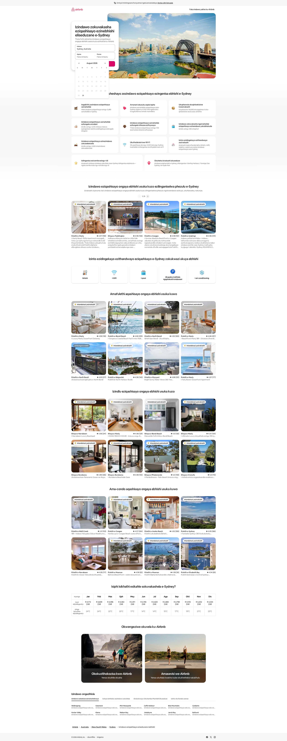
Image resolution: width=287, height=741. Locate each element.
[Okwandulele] (139, 196)
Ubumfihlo (91, 737)
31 (83, 95)
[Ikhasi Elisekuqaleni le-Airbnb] (77, 9)
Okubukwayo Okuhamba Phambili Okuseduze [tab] (150, 699)
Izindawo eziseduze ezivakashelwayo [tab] (85, 699)
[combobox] (95, 49)
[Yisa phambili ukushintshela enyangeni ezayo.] (105, 63)
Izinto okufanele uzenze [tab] (179, 699)
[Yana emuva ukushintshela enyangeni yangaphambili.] (79, 63)
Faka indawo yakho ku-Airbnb (201, 9)
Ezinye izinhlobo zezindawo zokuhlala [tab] (116, 699)
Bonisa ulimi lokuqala (165, 3)
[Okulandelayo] (148, 196)
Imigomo (100, 737)
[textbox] (85, 56)
